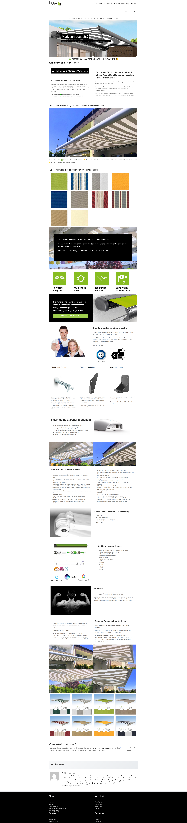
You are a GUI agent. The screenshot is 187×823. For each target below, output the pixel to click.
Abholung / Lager (54, 811)
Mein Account (99, 802)
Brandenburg (105, 748)
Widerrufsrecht (54, 821)
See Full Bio (78, 786)
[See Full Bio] (83, 786)
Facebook (98, 819)
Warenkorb (98, 806)
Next (135, 12)
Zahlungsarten (53, 806)
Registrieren (98, 804)
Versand (51, 804)
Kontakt (51, 802)
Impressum (52, 819)
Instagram (98, 821)
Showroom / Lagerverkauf (57, 808)
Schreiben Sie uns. (57, 764)
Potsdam (94, 748)
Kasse (97, 808)
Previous (129, 12)
